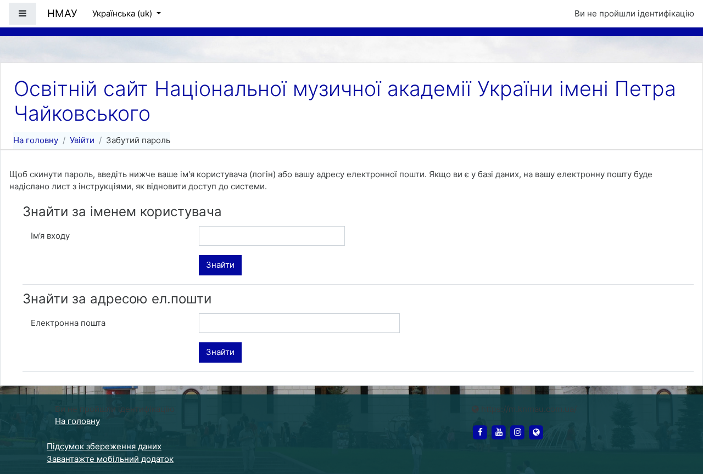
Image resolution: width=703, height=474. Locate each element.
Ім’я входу (50, 235)
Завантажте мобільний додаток (110, 459)
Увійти (82, 140)
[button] (678, 420)
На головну (35, 140)
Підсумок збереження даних (104, 446)
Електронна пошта (68, 323)
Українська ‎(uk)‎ (123, 13)
